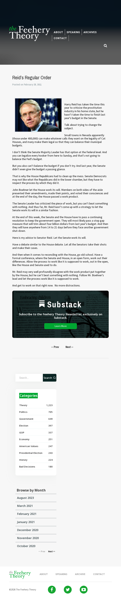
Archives (90, 32)
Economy (24, 439)
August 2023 (25, 498)
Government (26, 418)
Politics (23, 411)
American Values (28, 446)
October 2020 (26, 546)
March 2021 (25, 506)
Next (69, 347)
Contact (60, 38)
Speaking (73, 32)
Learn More (61, 326)
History (23, 459)
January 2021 (26, 522)
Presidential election (30, 452)
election (23, 425)
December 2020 (27, 530)
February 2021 (26, 514)
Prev (55, 347)
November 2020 (28, 538)
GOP (21, 432)
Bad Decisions (27, 466)
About (58, 32)
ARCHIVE (80, 574)
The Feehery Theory (29, 35)
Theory (23, 405)
